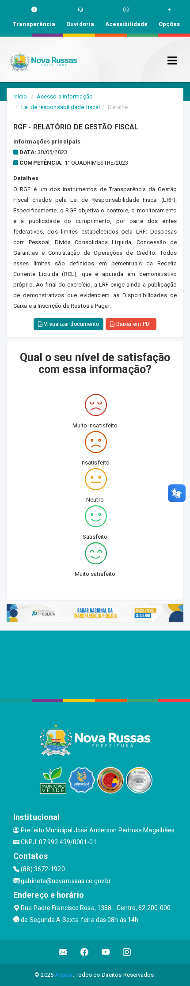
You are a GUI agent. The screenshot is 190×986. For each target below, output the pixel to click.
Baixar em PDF (133, 324)
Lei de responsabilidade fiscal (60, 107)
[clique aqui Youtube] (106, 952)
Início (20, 96)
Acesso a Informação (65, 96)
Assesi (64, 974)
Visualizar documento (70, 324)
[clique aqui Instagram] (127, 952)
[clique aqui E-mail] (63, 952)
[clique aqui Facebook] (84, 952)
